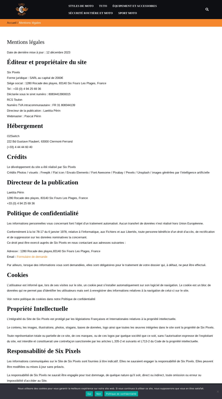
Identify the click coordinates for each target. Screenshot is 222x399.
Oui (89, 393)
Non (98, 393)
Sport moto (127, 13)
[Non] (217, 391)
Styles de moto (81, 6)
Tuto (103, 6)
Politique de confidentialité (121, 393)
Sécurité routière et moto (91, 13)
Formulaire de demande (32, 256)
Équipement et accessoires (135, 6)
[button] (207, 9)
